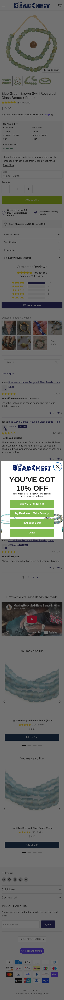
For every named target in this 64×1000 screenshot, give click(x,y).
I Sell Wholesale (32, 523)
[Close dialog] (57, 466)
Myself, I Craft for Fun (32, 503)
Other (32, 532)
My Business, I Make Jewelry (32, 513)
